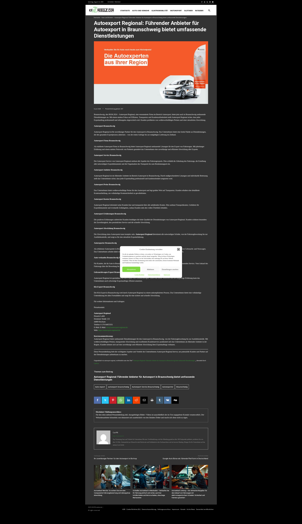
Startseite (97, 18)
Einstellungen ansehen (170, 269)
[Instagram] (204, 2)
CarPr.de (96, 363)
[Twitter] (207, 2)
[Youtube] (212, 2)
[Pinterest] (113, 400)
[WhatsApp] (120, 400)
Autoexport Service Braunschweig (145, 387)
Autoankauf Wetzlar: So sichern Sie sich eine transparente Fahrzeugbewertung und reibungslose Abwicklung (112, 493)
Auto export (100, 387)
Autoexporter (167, 387)
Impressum (167, 275)
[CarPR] (103, 438)
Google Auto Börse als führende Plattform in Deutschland (185, 458)
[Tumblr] (159, 400)
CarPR (115, 432)
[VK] (167, 400)
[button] (178, 249)
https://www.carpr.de (118, 436)
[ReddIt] (136, 400)
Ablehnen (150, 269)
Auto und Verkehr (107, 18)
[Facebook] (202, 2)
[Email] (144, 400)
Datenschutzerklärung (154, 275)
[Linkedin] (128, 400)
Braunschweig (182, 387)
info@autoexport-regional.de (117, 327)
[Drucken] (151, 400)
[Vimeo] (210, 2)
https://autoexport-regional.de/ (109, 330)
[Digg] (175, 400)
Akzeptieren (131, 269)
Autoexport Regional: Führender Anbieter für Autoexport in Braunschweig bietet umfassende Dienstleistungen (164, 360)
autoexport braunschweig (118, 387)
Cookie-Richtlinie (139, 275)
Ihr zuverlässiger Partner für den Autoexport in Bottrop (115, 458)
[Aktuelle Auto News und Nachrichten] (101, 9)
